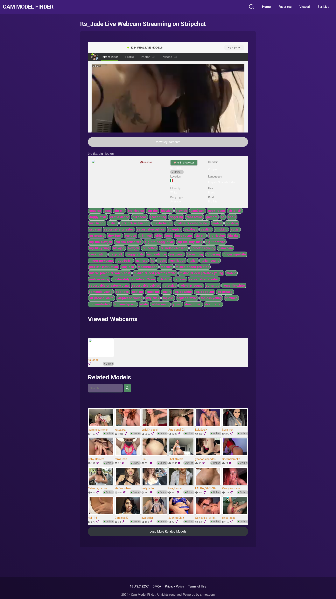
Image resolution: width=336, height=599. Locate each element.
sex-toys (191, 229)
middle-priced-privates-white (155, 273)
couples (95, 211)
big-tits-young (99, 248)
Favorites (285, 7)
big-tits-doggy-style (159, 242)
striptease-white (101, 298)
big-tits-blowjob (100, 242)
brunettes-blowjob (173, 248)
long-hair (127, 267)
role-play (174, 229)
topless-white (187, 298)
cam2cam (198, 211)
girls (158, 236)
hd (222, 217)
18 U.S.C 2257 (139, 586)
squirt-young (204, 292)
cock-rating (216, 211)
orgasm (95, 229)
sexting (206, 229)
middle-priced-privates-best (109, 273)
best (107, 211)
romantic (212, 285)
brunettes (150, 248)
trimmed (145, 236)
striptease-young (129, 298)
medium (166, 267)
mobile (217, 223)
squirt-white (183, 292)
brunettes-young (203, 248)
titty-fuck (114, 236)
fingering (176, 217)
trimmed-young (125, 304)
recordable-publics (151, 229)
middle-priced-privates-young (201, 273)
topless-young (211, 298)
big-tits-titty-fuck (189, 242)
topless (130, 236)
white (144, 304)
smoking (221, 229)
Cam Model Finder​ (28, 7)
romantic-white (234, 285)
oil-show (232, 223)
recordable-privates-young (109, 285)
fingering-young (101, 260)
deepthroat (193, 304)
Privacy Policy (174, 586)
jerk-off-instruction (135, 223)
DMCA (156, 586)
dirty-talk (235, 211)
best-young (183, 236)
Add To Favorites (185, 162)
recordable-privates (119, 229)
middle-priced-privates (192, 223)
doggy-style (98, 217)
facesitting (158, 217)
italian (112, 223)
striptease (96, 236)
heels (232, 217)
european (139, 217)
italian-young (210, 260)
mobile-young (99, 279)
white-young (160, 304)
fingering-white (234, 254)
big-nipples (136, 211)
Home (266, 7)
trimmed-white (100, 304)
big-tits (152, 211)
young (177, 304)
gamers (212, 217)
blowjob (166, 211)
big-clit (119, 211)
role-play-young (191, 285)
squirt (235, 229)
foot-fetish (194, 217)
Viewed (304, 7)
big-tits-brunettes (129, 242)
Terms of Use (197, 586)
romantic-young (100, 292)
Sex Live (323, 7)
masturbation (162, 223)
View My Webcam (168, 142)
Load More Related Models (168, 531)
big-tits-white (215, 242)
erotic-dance (119, 217)
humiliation (97, 223)
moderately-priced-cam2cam (134, 279)
